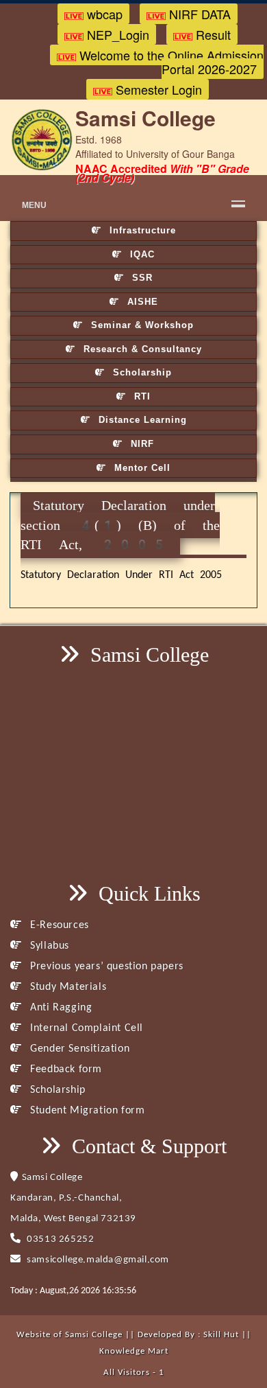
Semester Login (157, 89)
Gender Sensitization (78, 1048)
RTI (141, 396)
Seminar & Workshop (141, 325)
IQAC (141, 254)
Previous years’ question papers (105, 966)
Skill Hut (221, 1334)
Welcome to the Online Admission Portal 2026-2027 (170, 62)
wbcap (103, 14)
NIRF (140, 444)
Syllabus (48, 945)
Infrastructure (141, 230)
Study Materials (66, 987)
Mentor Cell (140, 468)
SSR (141, 278)
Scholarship (141, 372)
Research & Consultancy (141, 349)
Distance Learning (141, 420)
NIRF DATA (198, 14)
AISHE (141, 302)
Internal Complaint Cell (85, 1028)
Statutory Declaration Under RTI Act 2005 (121, 575)
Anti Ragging (59, 1007)
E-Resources (58, 925)
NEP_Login (116, 34)
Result (211, 34)
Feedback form (64, 1069)
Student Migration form (85, 1110)
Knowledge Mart (133, 1351)
